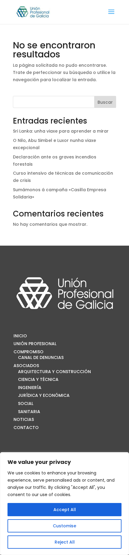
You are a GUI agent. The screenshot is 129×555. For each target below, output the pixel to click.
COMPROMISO (29, 352)
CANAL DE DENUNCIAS (41, 357)
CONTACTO (26, 428)
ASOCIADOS (26, 366)
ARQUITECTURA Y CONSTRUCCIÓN (54, 372)
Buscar (105, 102)
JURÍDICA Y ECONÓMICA (44, 395)
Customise (64, 526)
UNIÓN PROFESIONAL (35, 344)
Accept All (64, 510)
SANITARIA (29, 412)
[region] (64, 503)
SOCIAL (25, 403)
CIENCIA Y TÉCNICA (38, 379)
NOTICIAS (24, 419)
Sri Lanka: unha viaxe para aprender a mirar (61, 131)
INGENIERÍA (29, 388)
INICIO (20, 336)
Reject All (65, 542)
